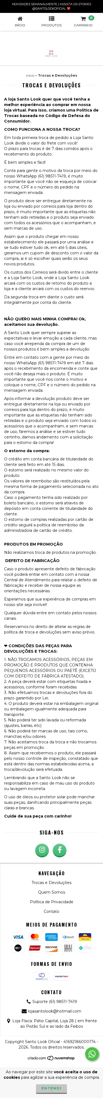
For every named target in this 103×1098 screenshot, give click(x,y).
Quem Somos (51, 892)
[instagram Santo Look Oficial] (42, 850)
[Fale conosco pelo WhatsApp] (92, 1054)
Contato (51, 911)
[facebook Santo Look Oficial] (59, 850)
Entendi (51, 1088)
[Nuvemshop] (51, 1060)
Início (30, 75)
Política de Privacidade (51, 901)
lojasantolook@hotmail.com (54, 1011)
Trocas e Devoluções (51, 882)
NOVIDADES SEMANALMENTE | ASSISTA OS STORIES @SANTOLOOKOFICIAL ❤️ (51, 6)
